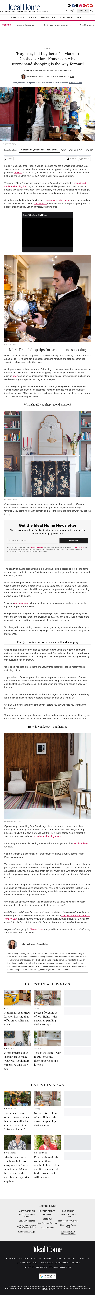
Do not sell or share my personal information (47, 1267)
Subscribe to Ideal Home (68, 1215)
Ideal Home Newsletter (68, 1221)
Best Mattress (47, 1214)
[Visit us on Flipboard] (87, 5)
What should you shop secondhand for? (39, 149)
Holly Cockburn (36, 77)
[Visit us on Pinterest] (84, 5)
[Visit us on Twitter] (76, 5)
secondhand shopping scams (46, 836)
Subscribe (82, 10)
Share (10, 159)
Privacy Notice (78, 547)
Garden (32, 17)
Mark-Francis (40, 203)
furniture (18, 172)
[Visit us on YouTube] (91, 5)
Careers (75, 1263)
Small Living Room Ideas (26, 1215)
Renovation (66, 17)
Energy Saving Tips (26, 1232)
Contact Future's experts (29, 1258)
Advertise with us (66, 1258)
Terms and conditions (26, 1263)
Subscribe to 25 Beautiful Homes (68, 1233)
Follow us (73, 159)
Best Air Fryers (47, 1228)
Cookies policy (62, 1263)
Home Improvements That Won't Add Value (26, 1226)
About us (10, 1258)
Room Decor (17, 17)
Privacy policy (46, 1263)
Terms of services (37, 547)
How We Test (83, 1258)
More (79, 17)
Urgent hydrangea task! (26, 25)
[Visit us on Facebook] (73, 5)
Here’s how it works (75, 83)
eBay (15, 376)
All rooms (47, 48)
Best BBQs (47, 1219)
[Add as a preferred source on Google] (47, 1276)
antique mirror (21, 603)
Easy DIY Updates (27, 1221)
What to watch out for (71, 149)
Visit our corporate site (78, 1286)
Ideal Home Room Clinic (68, 1226)
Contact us (49, 1258)
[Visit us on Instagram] (80, 5)
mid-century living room (57, 200)
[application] (47, 232)
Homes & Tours (48, 17)
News (72, 77)
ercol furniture (81, 843)
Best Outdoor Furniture (47, 1223)
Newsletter (86, 159)
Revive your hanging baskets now (57, 25)
